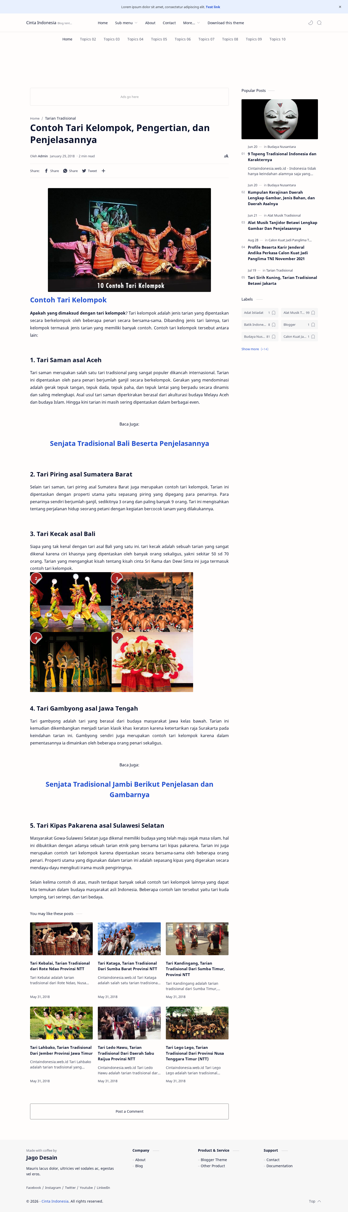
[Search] (319, 22)
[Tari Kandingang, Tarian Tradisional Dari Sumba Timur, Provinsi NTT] (197, 938)
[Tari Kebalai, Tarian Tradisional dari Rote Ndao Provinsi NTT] (61, 938)
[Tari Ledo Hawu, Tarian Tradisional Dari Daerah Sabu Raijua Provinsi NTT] (129, 1023)
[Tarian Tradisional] (279, 270)
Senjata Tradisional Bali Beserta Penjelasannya (129, 443)
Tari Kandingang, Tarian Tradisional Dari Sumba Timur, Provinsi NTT (195, 969)
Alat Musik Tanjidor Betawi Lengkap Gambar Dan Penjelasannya (282, 225)
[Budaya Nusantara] (281, 146)
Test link (213, 7)
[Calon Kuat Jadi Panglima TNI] (291, 240)
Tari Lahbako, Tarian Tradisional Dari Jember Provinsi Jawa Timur (61, 1050)
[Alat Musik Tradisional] (284, 215)
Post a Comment (129, 1111)
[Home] (67, 39)
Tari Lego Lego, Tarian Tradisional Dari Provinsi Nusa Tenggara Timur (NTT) (195, 1053)
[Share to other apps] (103, 170)
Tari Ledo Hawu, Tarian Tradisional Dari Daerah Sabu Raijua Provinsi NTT (126, 1053)
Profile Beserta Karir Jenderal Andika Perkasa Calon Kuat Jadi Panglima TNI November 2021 (278, 253)
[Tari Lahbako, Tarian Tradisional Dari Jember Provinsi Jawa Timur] (61, 1023)
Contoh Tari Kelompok (68, 299)
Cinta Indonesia (41, 22)
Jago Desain (137, 1201)
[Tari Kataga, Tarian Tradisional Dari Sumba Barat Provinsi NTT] (129, 938)
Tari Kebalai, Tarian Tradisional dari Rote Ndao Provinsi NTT (60, 966)
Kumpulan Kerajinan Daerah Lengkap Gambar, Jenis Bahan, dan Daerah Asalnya (281, 198)
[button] (310, 22)
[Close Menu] (340, 7)
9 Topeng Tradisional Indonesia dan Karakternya (282, 156)
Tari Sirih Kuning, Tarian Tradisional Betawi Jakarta (282, 280)
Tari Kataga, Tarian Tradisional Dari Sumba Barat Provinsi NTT (127, 966)
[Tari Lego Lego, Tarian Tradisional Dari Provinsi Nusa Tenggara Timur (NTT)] (197, 1023)
